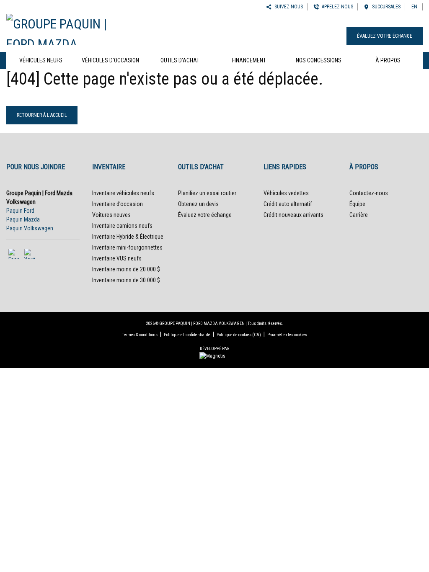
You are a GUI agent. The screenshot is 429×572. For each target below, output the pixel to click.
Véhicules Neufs (40, 60)
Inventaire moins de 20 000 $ (126, 269)
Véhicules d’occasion (110, 60)
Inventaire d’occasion (117, 204)
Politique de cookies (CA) (239, 334)
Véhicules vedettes (286, 193)
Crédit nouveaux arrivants (293, 214)
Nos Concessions (318, 60)
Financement (249, 60)
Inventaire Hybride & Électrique (127, 236)
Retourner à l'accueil (42, 115)
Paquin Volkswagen (29, 228)
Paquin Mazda (23, 219)
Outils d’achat (179, 60)
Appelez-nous (336, 7)
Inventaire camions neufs (122, 225)
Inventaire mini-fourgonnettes (127, 247)
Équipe (357, 204)
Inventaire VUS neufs (117, 258)
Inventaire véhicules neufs (123, 193)
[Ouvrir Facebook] (13, 254)
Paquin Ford (20, 210)
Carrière (358, 214)
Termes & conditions (140, 334)
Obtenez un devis (198, 204)
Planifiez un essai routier (207, 193)
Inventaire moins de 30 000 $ (126, 280)
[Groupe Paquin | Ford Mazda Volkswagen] (71, 28)
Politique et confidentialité (187, 334)
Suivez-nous (287, 7)
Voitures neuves (111, 214)
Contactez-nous (368, 193)
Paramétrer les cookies (287, 334)
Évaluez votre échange (384, 36)
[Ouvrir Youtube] (29, 254)
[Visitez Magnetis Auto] (214, 355)
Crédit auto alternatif (288, 204)
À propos (388, 60)
